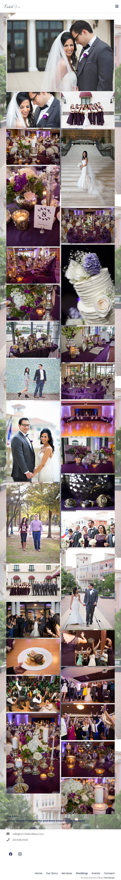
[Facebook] (10, 854)
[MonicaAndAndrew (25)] (88, 381)
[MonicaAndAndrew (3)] (88, 455)
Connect (109, 873)
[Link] (11, 6)
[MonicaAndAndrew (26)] (88, 344)
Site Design (109, 877)
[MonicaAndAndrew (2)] (88, 796)
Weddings (82, 873)
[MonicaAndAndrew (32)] (88, 226)
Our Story (52, 873)
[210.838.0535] (9, 840)
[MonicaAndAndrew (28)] (33, 340)
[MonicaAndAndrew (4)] (88, 418)
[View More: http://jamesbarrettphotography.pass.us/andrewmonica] (33, 110)
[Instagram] (20, 854)
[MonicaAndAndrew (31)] (33, 147)
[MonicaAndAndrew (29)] (33, 303)
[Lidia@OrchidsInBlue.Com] (9, 834)
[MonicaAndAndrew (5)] (88, 759)
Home (38, 873)
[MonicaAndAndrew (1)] (33, 753)
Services (67, 873)
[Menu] (117, 6)
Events (96, 873)
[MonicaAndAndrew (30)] (33, 265)
